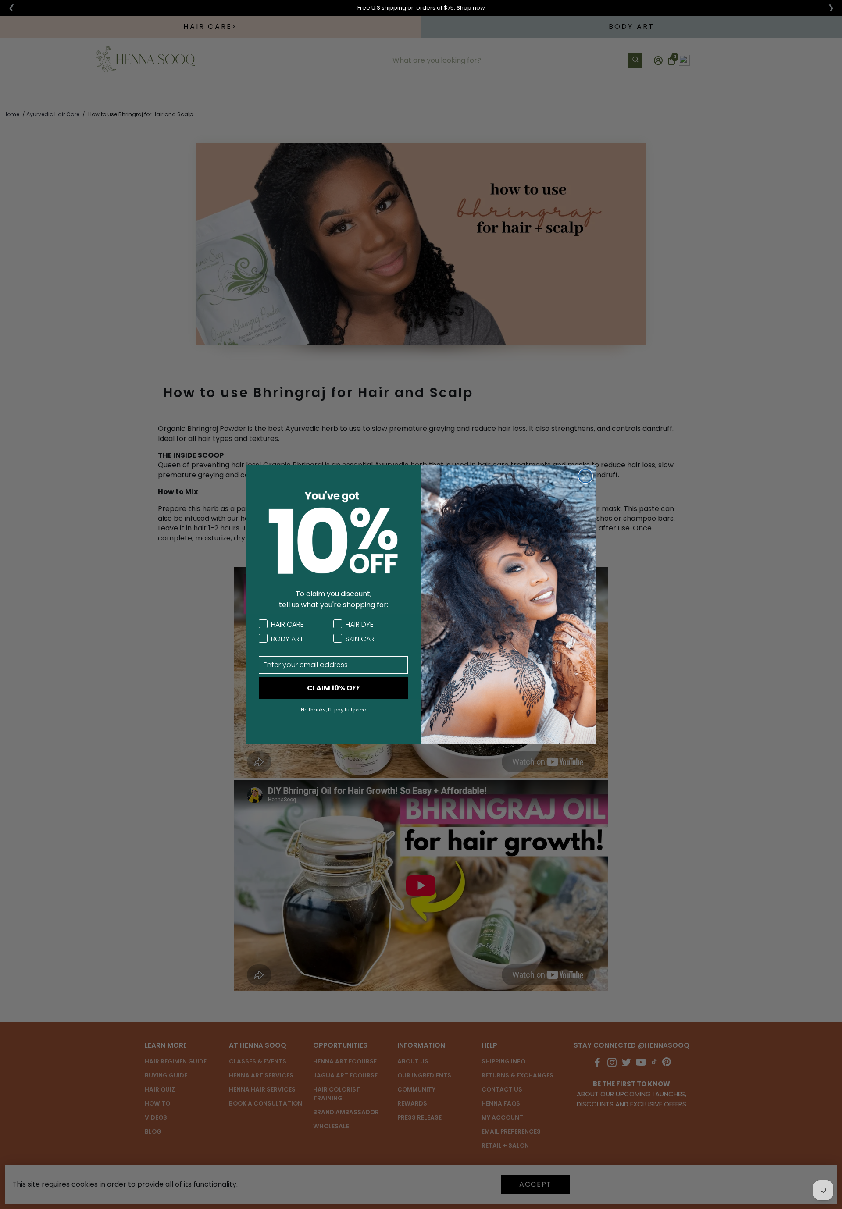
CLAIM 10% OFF (333, 688)
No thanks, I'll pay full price (333, 709)
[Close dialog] (585, 476)
